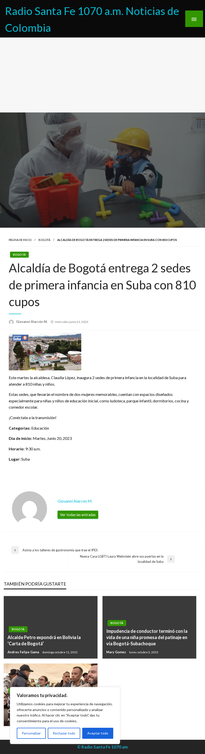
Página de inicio (20, 239)
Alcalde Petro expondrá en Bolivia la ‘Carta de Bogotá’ (44, 640)
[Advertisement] (102, 75)
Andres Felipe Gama (24, 652)
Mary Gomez (116, 652)
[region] (65, 715)
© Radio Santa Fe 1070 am (102, 747)
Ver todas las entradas (78, 515)
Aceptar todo (97, 733)
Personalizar (31, 733)
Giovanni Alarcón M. (32, 322)
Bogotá (44, 239)
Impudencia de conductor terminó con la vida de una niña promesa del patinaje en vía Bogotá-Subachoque (147, 637)
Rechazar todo (64, 733)
